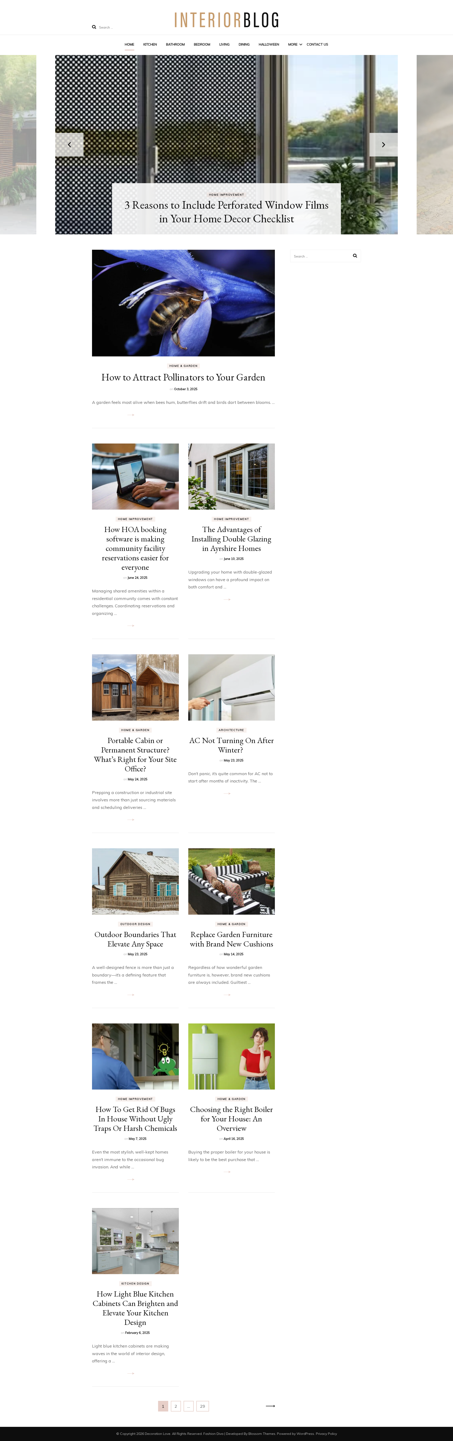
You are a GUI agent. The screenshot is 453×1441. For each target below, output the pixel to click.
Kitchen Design (135, 1283)
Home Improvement (226, 194)
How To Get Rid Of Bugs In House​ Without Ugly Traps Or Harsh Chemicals (135, 1118)
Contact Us (317, 44)
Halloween (269, 44)
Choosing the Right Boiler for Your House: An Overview (231, 1118)
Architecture (231, 730)
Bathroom (175, 44)
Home (129, 44)
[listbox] (226, 144)
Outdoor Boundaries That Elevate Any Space (135, 939)
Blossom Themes (261, 1434)
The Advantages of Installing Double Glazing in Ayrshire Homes (231, 538)
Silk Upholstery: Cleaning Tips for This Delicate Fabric (226, 211)
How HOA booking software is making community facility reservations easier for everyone (135, 548)
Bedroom (202, 44)
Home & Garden (183, 366)
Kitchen (150, 44)
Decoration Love (157, 1434)
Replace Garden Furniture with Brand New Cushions (231, 939)
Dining (244, 44)
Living (224, 44)
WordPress (305, 1434)
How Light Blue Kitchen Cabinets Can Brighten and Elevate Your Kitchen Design (135, 1308)
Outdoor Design (135, 924)
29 (204, 1406)
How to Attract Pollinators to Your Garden (183, 377)
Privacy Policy (326, 1434)
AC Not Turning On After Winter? (231, 745)
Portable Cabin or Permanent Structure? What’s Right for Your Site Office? (135, 754)
